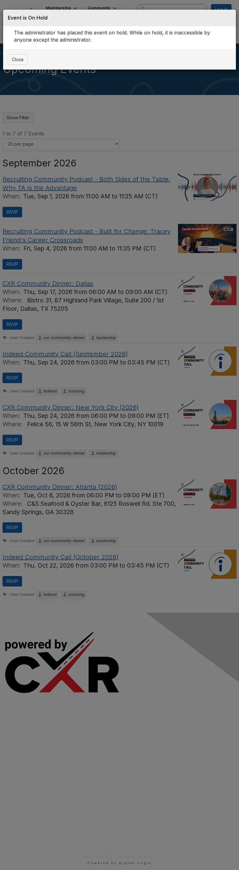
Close (18, 59)
